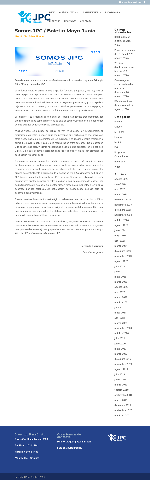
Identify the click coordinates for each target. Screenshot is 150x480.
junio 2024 (120, 230)
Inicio (52, 12)
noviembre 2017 (123, 410)
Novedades (70, 21)
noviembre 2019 (123, 364)
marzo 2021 (120, 323)
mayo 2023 (120, 276)
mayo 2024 (120, 235)
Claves (118, 126)
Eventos (118, 137)
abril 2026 (119, 189)
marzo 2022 (120, 297)
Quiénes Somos (67, 12)
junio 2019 (120, 379)
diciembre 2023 (122, 251)
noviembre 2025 (123, 204)
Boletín (32, 36)
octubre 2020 (121, 333)
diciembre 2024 (122, 209)
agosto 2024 (121, 225)
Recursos (119, 161)
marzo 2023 (120, 281)
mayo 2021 (120, 312)
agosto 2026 (121, 179)
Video (117, 166)
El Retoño (54, 21)
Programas (111, 12)
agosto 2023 (121, 261)
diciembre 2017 (122, 405)
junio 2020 (120, 343)
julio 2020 (119, 338)
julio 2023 (119, 266)
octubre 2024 (121, 220)
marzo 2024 (120, 246)
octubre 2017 (121, 415)
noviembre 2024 (123, 215)
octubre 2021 (121, 302)
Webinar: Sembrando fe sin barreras (124, 67)
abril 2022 (119, 292)
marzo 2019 (120, 384)
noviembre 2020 (123, 328)
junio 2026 (120, 184)
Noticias (40, 36)
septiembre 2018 (123, 395)
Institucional (90, 12)
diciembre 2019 (122, 359)
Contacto (86, 21)
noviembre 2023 (123, 256)
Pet (116, 147)
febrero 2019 (121, 389)
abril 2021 (119, 318)
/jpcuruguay (75, 448)
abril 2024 (119, 240)
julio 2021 (119, 307)
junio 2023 (120, 271)
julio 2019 (119, 374)
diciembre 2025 (122, 199)
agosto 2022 (121, 287)
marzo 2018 (120, 400)
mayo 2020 (120, 348)
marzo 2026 (120, 194)
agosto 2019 (121, 369)
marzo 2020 (120, 353)
